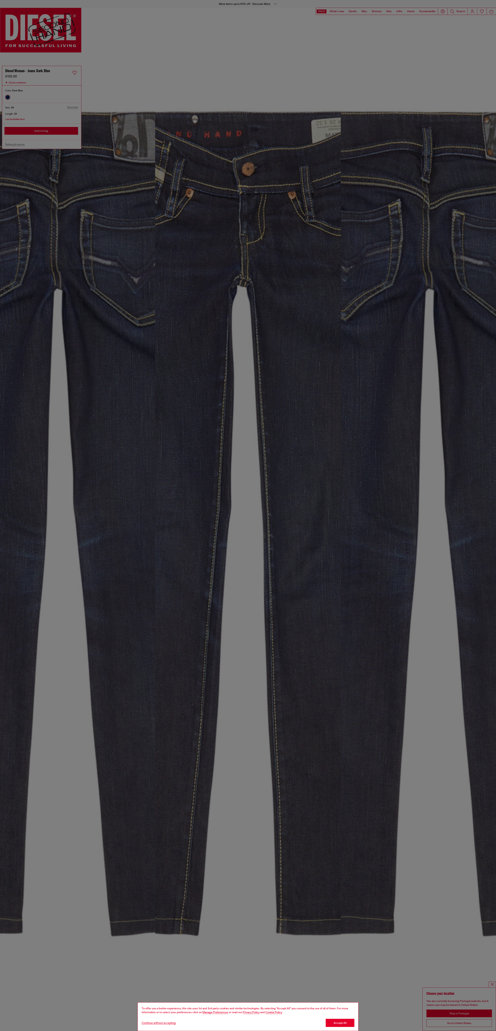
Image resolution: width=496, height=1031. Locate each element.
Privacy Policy (251, 1012)
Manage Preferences (215, 1012)
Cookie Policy (273, 1012)
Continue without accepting (159, 1022)
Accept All (340, 1022)
